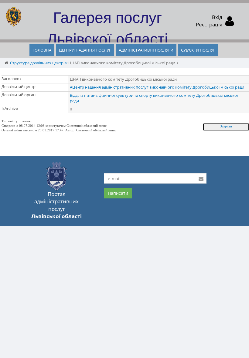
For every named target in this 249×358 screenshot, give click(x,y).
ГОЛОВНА (41, 50)
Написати (118, 193)
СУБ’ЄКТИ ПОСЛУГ (198, 50)
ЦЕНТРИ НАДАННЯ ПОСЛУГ (85, 50)
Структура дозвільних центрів (38, 63)
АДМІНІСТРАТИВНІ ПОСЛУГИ (146, 50)
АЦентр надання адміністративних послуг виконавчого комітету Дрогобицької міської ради (157, 87)
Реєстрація (209, 24)
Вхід (217, 17)
